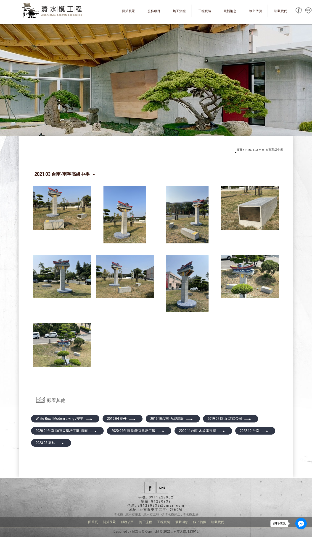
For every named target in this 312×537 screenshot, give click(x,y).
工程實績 (204, 11)
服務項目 (154, 11)
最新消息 (230, 11)
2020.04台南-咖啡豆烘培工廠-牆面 (62, 431)
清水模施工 (133, 514)
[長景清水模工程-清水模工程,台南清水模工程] (53, 11)
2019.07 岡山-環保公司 (225, 419)
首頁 (239, 149)
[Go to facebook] (301, 523)
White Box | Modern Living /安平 (59, 419)
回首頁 (93, 522)
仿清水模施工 (170, 514)
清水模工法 (190, 514)
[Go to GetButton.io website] (301, 532)
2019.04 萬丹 (117, 419)
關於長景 (128, 11)
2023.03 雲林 (45, 443)
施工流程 (179, 11)
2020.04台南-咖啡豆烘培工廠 (133, 431)
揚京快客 (138, 531)
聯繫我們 (280, 11)
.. (172, 531)
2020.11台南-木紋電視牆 (197, 431)
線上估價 (255, 11)
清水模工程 (151, 514)
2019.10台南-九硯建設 (167, 419)
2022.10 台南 (249, 431)
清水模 (118, 514)
